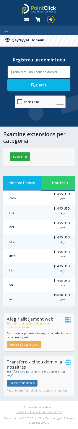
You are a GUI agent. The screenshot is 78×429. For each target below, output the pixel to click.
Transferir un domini (22, 383)
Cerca (41, 85)
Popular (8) (20, 156)
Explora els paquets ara (24, 344)
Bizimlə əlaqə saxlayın (38, 407)
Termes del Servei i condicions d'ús (39, 412)
